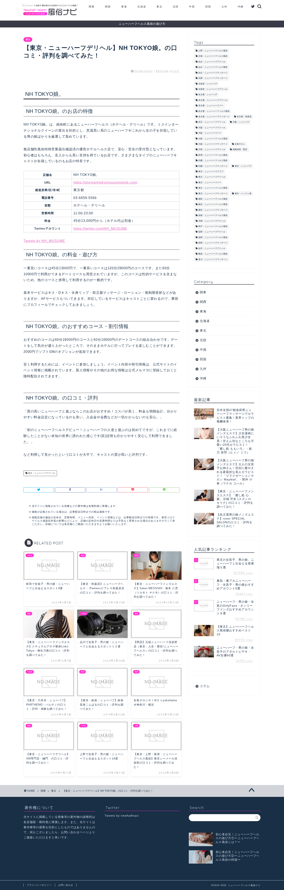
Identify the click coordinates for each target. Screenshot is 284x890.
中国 (192, 6)
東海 (124, 6)
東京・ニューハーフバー (209, 182)
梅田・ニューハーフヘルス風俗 (212, 199)
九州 (224, 6)
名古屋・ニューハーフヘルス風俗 (214, 111)
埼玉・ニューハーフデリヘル (211, 122)
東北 (159, 6)
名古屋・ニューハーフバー (210, 106)
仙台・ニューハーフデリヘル (211, 61)
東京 (28, 39)
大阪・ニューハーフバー (209, 133)
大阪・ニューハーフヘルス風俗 (212, 138)
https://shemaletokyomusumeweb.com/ (105, 182)
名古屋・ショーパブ (207, 95)
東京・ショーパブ (243, 166)
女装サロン (240, 144)
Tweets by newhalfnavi (122, 815)
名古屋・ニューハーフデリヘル (212, 100)
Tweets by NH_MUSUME (44, 241)
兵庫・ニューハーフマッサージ (212, 78)
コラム (205, 686)
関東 (92, 6)
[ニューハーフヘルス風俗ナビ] (50, 15)
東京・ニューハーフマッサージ (212, 193)
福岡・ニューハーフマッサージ (212, 243)
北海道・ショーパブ (207, 84)
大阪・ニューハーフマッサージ (212, 144)
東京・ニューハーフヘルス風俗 (212, 188)
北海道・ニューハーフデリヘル (212, 89)
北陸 (176, 6)
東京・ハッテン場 (243, 193)
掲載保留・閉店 (240, 149)
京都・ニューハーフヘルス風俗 (212, 56)
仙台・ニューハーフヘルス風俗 (212, 67)
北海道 (141, 6)
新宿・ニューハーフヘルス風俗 (212, 155)
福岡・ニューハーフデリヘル (211, 232)
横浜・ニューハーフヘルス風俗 (212, 204)
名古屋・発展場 (244, 116)
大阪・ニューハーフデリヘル (211, 127)
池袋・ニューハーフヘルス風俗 (212, 215)
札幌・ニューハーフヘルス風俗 (212, 160)
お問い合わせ (65, 885)
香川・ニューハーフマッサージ (212, 259)
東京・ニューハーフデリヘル (41, 473)
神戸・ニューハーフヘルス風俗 (212, 226)
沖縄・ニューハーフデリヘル (211, 221)
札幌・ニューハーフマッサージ (212, 166)
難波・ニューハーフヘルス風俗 (212, 254)
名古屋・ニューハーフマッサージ (214, 116)
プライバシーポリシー (39, 885)
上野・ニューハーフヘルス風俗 (212, 50)
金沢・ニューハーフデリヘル (211, 248)
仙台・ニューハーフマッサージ (212, 73)
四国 (208, 6)
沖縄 (240, 6)
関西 (108, 6)
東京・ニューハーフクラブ (210, 171)
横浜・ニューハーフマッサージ (212, 210)
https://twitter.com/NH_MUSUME (100, 228)
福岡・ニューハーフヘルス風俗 (212, 237)
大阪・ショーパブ (241, 122)
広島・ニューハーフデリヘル (211, 149)
